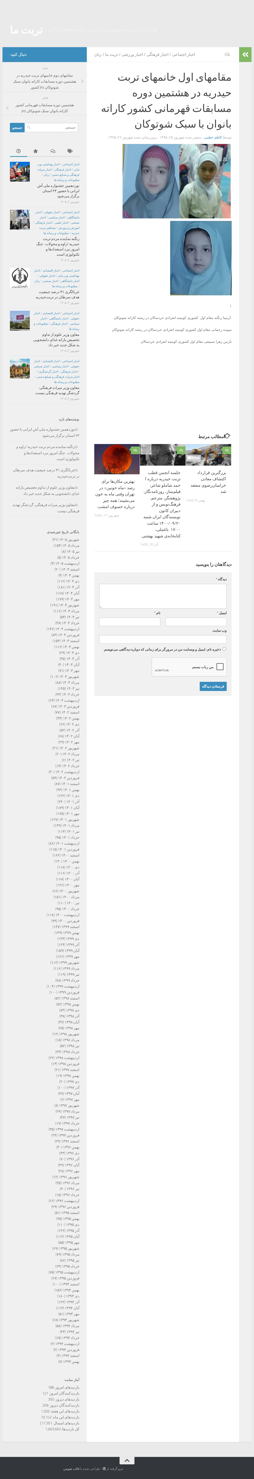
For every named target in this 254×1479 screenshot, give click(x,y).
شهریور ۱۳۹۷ (69, 1105)
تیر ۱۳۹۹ (72, 974)
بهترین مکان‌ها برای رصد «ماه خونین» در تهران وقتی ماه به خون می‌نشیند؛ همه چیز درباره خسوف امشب (115, 494)
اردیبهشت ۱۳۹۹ (67, 986)
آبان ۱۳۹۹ (72, 950)
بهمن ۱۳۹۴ (71, 1290)
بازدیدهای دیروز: (66, 1399)
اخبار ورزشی (132, 54)
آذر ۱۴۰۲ (72, 730)
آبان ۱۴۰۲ (72, 736)
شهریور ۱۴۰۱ (69, 819)
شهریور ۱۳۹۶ (69, 1177)
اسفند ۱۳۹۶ (70, 1141)
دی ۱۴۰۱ (72, 795)
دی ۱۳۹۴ (72, 1296)
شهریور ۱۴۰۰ (69, 891)
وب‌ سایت (220, 630)
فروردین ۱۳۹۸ (68, 1064)
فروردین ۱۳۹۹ (68, 992)
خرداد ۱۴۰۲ (70, 766)
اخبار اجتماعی (183, 54)
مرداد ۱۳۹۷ (70, 1111)
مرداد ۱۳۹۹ (70, 968)
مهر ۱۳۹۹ (72, 956)
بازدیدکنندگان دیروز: (63, 1405)
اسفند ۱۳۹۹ (70, 927)
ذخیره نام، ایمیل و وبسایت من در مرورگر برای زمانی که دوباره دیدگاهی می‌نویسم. (162, 649)
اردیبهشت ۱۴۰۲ (67, 772)
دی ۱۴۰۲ (72, 724)
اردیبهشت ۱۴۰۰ (67, 915)
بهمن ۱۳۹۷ (71, 1075)
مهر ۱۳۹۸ (72, 1028)
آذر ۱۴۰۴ (72, 587)
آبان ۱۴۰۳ (72, 664)
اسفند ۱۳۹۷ (70, 1069)
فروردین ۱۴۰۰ (68, 921)
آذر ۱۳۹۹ (72, 944)
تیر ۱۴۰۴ (72, 617)
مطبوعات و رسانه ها (66, 180)
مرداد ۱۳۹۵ (70, 1254)
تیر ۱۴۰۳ (72, 688)
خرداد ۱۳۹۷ (70, 1123)
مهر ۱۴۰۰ (72, 885)
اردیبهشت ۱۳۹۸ (67, 1058)
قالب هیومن (71, 1469)
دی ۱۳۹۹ (72, 938)
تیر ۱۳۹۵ (72, 1260)
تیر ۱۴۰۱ (72, 831)
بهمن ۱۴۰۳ (71, 647)
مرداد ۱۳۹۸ (70, 1040)
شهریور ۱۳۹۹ (69, 962)
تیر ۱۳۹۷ (72, 1117)
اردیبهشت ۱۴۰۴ (67, 629)
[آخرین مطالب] (18, 151)
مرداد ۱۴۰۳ (70, 682)
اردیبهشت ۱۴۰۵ (67, 563)
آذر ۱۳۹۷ (72, 1087)
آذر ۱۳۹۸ (72, 1016)
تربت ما (26, 30)
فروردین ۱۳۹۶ (68, 1206)
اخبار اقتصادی (51, 270)
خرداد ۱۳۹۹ (70, 980)
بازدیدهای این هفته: (64, 1411)
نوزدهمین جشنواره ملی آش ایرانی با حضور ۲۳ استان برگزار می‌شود (58, 190)
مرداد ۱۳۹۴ (70, 1326)
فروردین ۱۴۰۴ (68, 635)
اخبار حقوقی (52, 212)
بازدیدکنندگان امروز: (63, 1393)
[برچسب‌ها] (70, 151)
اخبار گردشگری (48, 371)
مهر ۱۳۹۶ (72, 1171)
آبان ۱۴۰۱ (72, 807)
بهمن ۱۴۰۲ (71, 718)
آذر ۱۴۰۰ (72, 873)
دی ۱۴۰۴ (72, 581)
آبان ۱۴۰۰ (72, 879)
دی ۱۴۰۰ (72, 867)
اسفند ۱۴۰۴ (70, 569)
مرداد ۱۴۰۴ (70, 611)
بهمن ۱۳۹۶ (71, 1147)
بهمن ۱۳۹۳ (71, 1361)
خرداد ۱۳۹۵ (70, 1266)
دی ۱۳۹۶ (72, 1153)
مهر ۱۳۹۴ (72, 1314)
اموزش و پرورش (68, 228)
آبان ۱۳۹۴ (72, 1308)
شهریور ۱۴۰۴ (69, 605)
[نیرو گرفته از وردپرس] (104, 1468)
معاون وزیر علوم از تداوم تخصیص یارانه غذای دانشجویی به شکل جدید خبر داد (56, 339)
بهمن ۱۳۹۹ (71, 932)
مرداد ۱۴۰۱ (70, 825)
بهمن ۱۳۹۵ (71, 1218)
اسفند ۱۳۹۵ (70, 1212)
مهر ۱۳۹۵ (72, 1242)
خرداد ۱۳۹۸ (70, 1052)
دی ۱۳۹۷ (72, 1081)
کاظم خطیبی (213, 137)
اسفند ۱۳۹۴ (70, 1284)
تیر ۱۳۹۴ (72, 1332)
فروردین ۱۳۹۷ (68, 1135)
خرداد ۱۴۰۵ (70, 557)
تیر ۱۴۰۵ (72, 551)
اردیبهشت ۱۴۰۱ (67, 843)
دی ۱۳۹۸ (72, 1010)
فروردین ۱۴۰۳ (68, 706)
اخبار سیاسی (56, 217)
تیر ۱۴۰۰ (72, 903)
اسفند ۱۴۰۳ (70, 641)
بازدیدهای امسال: (65, 1423)
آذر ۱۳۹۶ (72, 1159)
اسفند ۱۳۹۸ (70, 998)
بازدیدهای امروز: (66, 1387)
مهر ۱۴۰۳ (72, 670)
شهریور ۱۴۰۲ (69, 748)
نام (157, 613)
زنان (97, 54)
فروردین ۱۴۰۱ (68, 849)
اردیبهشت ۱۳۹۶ (67, 1201)
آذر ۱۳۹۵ (72, 1230)
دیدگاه (221, 579)
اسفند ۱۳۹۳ (70, 1355)
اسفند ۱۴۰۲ (70, 712)
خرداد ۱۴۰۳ (70, 694)
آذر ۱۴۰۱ (72, 801)
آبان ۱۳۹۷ (72, 1093)
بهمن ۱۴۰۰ (71, 861)
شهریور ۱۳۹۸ (69, 1034)
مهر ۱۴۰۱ (72, 813)
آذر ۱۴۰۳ (72, 658)
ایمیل (222, 613)
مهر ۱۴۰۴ (72, 599)
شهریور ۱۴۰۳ (69, 676)
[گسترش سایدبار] (245, 54)
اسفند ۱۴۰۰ (70, 855)
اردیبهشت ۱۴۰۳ (67, 700)
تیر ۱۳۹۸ (72, 1046)
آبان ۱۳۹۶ (72, 1165)
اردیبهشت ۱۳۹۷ (67, 1129)
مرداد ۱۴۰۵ (70, 545)
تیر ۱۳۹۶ (72, 1189)
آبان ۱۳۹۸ (72, 1022)
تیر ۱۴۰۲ (72, 760)
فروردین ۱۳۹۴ (68, 1349)
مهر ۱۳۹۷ (72, 1099)
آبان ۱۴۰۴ (72, 593)
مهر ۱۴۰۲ (72, 742)
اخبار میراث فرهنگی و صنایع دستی (58, 376)
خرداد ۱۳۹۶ (70, 1195)
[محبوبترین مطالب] (36, 151)
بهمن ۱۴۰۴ (71, 575)
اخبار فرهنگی (157, 54)
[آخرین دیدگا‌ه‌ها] (53, 151)
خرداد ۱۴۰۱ (70, 837)
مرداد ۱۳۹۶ (70, 1183)
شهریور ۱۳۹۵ (69, 1248)
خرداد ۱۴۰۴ (70, 623)
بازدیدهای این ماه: (65, 1417)
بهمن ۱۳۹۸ (71, 1004)
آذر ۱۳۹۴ (72, 1302)
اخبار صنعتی (50, 281)
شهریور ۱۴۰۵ (69, 539)
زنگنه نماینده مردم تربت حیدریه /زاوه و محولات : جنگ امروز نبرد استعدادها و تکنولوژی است (47, 453)
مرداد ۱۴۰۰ (70, 897)
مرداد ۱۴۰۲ (70, 754)
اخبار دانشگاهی (70, 281)
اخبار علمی (61, 222)
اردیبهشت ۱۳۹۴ (67, 1343)
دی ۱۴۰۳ (72, 653)
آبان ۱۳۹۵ (72, 1236)
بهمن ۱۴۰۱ (71, 790)
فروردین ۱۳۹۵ (68, 1278)
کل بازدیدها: (70, 1429)
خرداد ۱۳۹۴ (70, 1338)
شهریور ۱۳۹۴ (69, 1320)
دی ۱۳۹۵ (72, 1224)
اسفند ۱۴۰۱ (70, 784)
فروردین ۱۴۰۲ (68, 778)
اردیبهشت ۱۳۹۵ (67, 1272)
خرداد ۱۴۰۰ (70, 909)
